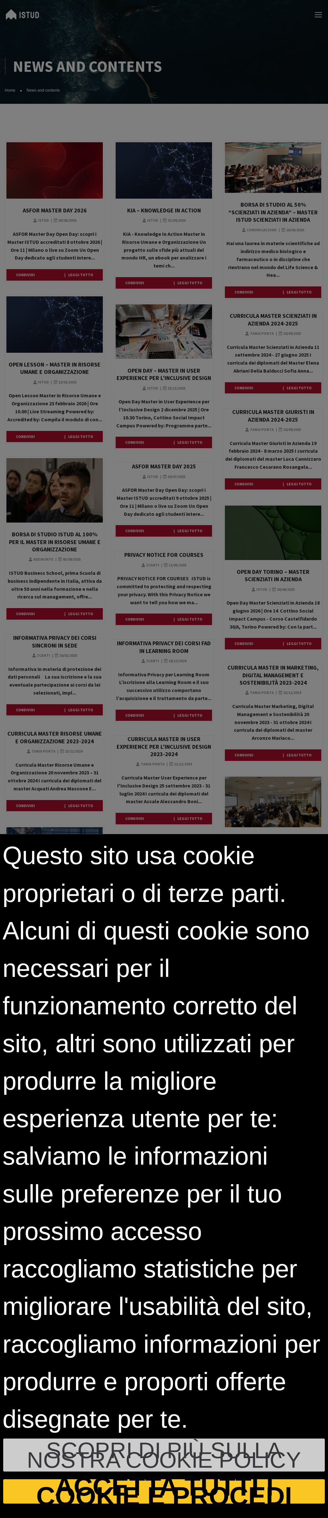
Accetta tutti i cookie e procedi (164, 1491)
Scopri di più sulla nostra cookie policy (164, 1455)
